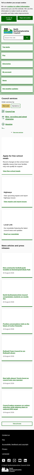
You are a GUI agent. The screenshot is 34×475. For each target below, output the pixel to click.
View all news (17, 423)
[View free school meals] (17, 145)
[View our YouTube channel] (20, 461)
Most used (6, 106)
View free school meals (11, 171)
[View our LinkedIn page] (25, 461)
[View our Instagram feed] (14, 461)
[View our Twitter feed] (3, 461)
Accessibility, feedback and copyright (15, 444)
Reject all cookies (25, 18)
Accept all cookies (9, 18)
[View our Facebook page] (9, 461)
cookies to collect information (18, 6)
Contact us (6, 435)
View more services (18, 132)
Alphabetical (15, 106)
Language (5, 454)
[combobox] (14, 38)
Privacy (4, 449)
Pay (3, 440)
